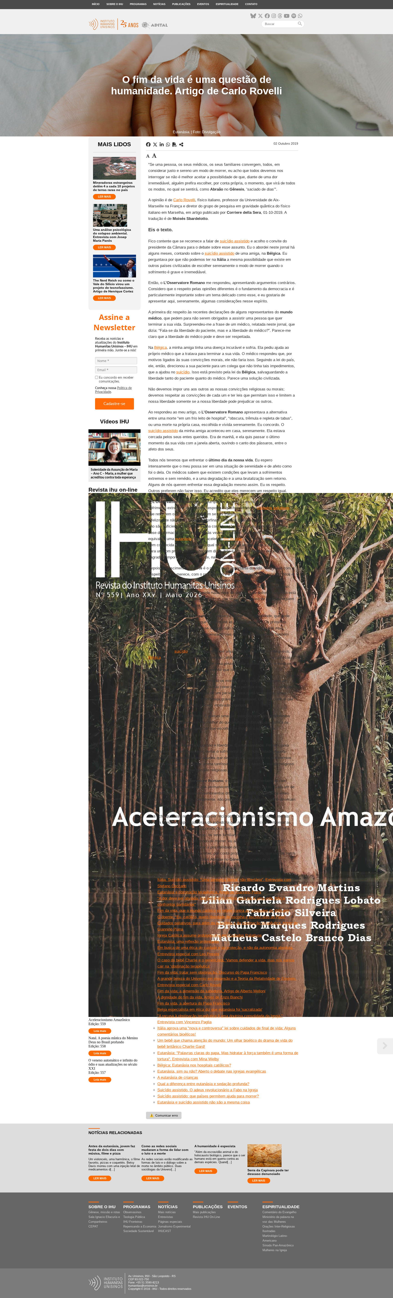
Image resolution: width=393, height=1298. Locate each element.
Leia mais (100, 1031)
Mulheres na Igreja (274, 1250)
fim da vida (232, 539)
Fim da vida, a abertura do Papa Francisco (193, 1003)
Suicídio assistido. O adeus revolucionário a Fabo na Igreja (207, 1090)
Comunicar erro (164, 1115)
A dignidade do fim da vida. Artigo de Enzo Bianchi (200, 997)
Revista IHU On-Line (206, 1217)
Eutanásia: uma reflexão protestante (188, 941)
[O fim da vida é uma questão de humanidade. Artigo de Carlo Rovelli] (181, 144)
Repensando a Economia (139, 1226)
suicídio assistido (234, 241)
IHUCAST (164, 1231)
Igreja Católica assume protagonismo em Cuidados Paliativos (209, 935)
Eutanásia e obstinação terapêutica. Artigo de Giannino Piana (209, 892)
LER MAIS (104, 196)
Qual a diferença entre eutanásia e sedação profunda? (203, 1084)
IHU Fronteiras (132, 1221)
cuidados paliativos (273, 508)
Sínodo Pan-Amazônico (278, 1245)
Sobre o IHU (114, 4)
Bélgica (160, 347)
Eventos (203, 4)
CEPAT (93, 1226)
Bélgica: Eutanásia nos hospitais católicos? (194, 1065)
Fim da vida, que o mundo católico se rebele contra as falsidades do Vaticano (223, 910)
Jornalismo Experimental (174, 1226)
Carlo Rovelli (184, 200)
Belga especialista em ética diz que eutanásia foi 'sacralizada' (209, 1009)
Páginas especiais (170, 1221)
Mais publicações (204, 1212)
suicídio (182, 372)
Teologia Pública (134, 1217)
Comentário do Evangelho (279, 1212)
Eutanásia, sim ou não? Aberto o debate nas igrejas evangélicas (211, 1071)
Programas (138, 4)
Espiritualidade (227, 4)
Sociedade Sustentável (138, 1231)
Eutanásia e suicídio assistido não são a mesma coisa (203, 1102)
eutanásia (183, 539)
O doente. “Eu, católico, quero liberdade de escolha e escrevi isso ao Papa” (221, 917)
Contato (251, 4)
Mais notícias (167, 1212)
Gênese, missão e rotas (104, 1212)
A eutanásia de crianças (177, 1077)
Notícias (159, 4)
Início (96, 4)
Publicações (181, 4)
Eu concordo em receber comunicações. (116, 379)
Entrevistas (165, 1217)
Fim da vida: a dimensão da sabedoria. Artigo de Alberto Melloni (211, 991)
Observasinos (132, 1212)
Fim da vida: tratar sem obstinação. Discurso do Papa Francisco (212, 972)
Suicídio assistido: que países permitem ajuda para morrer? (208, 1096)
